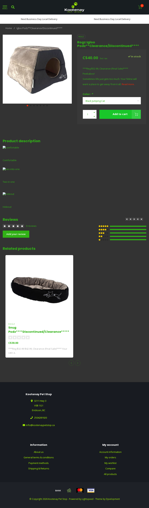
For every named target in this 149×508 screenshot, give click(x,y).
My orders (110, 457)
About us (39, 452)
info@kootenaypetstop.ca (40, 425)
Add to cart (120, 114)
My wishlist (110, 463)
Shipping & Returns (38, 468)
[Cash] (69, 490)
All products (110, 474)
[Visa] (90, 490)
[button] (27, 105)
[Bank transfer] (58, 490)
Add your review (16, 234)
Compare (110, 468)
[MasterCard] (79, 490)
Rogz (81, 36)
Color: (88, 94)
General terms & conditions (39, 457)
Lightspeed (87, 498)
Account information (110, 452)
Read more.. (128, 84)
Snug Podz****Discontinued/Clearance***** (38, 329)
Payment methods (39, 463)
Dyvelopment (113, 498)
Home (8, 28)
